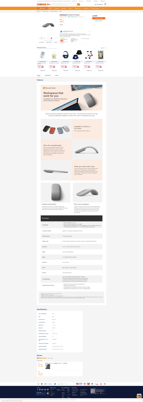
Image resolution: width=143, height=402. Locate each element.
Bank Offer (64, 8)
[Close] (141, 400)
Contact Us (69, 394)
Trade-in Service (82, 390)
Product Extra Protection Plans (74, 395)
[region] (71, 400)
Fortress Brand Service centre (83, 395)
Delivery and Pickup (75, 389)
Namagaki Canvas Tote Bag (54, 63)
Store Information (69, 397)
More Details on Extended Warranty (65, 36)
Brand (50, 8)
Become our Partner (52, 395)
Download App (74, 1)
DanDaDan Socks (87, 63)
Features (38, 75)
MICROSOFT (64, 15)
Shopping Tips (77, 8)
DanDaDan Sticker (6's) (100, 63)
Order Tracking (89, 1)
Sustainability (53, 393)
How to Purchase (63, 390)
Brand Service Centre (68, 390)
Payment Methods (63, 393)
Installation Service (75, 390)
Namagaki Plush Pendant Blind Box (42, 63)
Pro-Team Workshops (83, 389)
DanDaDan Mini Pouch (65, 63)
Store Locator (81, 1)
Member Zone (86, 8)
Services (70, 8)
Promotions (56, 8)
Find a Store (39, 392)
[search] (78, 4)
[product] (42, 55)
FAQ (68, 392)
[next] (104, 8)
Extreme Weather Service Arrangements (83, 393)
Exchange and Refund (74, 393)
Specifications (48, 75)
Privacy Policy (20, 400)
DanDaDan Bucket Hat (76, 63)
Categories (43, 8)
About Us (52, 389)
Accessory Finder (63, 395)
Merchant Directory (95, 8)
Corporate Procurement (59, 390)
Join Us (52, 391)
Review (56, 75)
